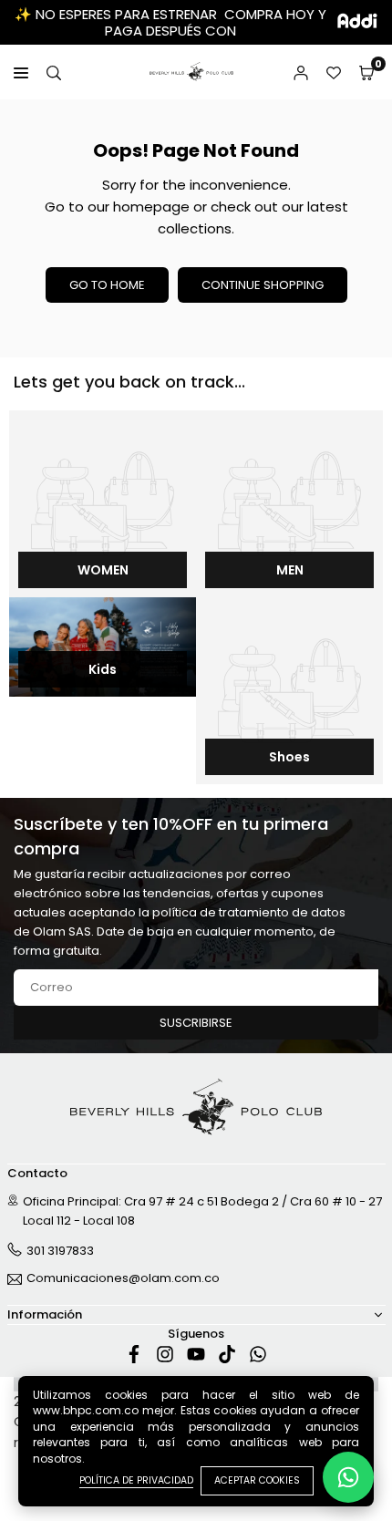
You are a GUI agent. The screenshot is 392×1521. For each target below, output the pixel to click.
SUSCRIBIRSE (196, 1022)
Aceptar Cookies (257, 1480)
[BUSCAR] (53, 72)
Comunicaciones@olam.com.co (123, 1279)
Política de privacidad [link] (136, 1480)
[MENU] (21, 72)
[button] (366, 72)
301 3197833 (60, 1250)
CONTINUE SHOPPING (262, 285)
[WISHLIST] (333, 72)
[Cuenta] (300, 72)
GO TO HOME (107, 285)
